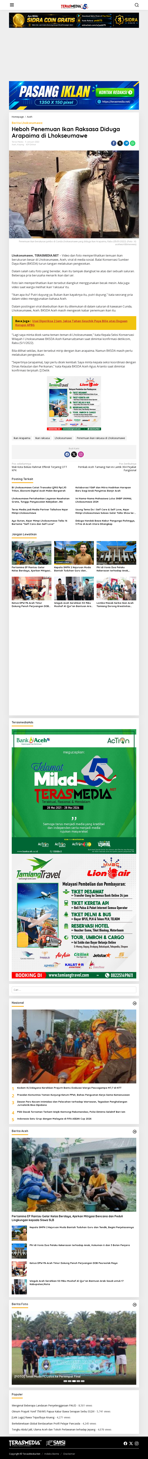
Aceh (14, 144)
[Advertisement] (74, 56)
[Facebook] (67, 454)
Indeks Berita (51, 1453)
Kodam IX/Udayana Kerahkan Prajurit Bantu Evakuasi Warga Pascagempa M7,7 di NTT (69, 1087)
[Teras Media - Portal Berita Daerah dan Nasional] (74, 6)
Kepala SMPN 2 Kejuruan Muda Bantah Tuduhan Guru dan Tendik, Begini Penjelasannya (72, 569)
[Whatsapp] (132, 143)
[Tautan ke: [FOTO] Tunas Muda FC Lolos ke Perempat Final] (74, 1348)
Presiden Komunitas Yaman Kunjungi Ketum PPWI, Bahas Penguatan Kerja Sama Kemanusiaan (73, 1094)
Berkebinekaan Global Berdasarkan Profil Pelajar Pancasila (46, 1423)
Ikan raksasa (42, 438)
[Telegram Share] (126, 143)
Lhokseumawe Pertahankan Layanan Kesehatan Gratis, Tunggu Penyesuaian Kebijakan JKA (40, 500)
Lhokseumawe (63, 438)
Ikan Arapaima (22, 438)
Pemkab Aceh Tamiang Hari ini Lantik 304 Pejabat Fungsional (107, 467)
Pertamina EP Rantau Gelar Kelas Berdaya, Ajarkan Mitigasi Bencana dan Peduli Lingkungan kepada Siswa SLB (31, 569)
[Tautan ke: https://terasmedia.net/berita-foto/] (134, 1305)
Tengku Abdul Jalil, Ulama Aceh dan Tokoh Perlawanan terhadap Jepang (53, 1429)
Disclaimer (69, 1453)
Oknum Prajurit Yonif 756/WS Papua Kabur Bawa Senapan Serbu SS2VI (53, 1411)
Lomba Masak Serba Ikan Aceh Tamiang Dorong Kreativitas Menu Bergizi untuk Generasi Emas (115, 604)
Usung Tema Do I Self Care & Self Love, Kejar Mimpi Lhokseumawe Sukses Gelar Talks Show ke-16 (104, 511)
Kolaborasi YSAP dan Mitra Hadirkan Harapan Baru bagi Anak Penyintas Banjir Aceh (103, 489)
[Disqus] (74, 666)
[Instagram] (81, 454)
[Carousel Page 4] (78, 1381)
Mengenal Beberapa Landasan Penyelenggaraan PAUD (44, 1405)
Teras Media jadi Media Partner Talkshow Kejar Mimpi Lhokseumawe (40, 511)
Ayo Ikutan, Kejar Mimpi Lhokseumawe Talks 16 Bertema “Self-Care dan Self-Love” (39, 522)
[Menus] (12, 5)
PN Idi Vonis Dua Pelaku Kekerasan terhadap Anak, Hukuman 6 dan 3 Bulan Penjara (116, 569)
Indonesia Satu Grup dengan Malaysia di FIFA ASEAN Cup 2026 (54, 1118)
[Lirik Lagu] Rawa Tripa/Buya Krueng (33, 1417)
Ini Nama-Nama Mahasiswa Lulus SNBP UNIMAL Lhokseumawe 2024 (103, 500)
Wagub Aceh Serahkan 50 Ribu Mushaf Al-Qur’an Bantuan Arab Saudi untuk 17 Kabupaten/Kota (73, 604)
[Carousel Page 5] (82, 1381)
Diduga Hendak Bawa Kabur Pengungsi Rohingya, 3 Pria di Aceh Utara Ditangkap (105, 522)
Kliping (20, 144)
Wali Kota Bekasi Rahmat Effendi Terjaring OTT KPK (39, 467)
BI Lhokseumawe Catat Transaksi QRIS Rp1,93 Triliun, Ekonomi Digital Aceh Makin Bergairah (39, 489)
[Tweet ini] (120, 143)
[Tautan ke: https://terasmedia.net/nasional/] (134, 1003)
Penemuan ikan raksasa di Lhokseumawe (101, 438)
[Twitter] (74, 454)
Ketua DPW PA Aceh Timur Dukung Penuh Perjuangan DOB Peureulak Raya (30, 604)
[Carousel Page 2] (69, 1381)
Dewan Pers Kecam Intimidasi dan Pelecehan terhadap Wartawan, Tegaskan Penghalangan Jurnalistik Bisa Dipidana (72, 1103)
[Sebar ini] (113, 143)
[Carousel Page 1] (65, 1381)
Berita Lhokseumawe (27, 123)
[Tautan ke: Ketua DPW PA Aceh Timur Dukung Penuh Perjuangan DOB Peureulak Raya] (19, 1268)
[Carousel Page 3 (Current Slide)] (74, 1381)
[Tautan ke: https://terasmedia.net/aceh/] (134, 1131)
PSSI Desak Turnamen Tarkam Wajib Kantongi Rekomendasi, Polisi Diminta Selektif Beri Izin (71, 1111)
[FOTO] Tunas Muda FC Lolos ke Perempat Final (47, 1376)
